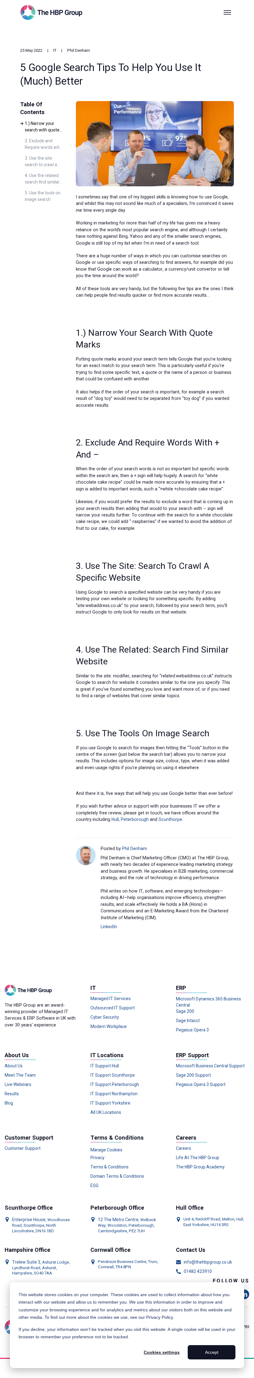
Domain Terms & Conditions (117, 1176)
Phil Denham (78, 50)
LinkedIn (109, 927)
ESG (94, 1186)
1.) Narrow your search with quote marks (42, 127)
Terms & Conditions (109, 1167)
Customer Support (23, 1148)
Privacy (97, 1158)
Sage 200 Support (193, 1075)
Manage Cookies (106, 1150)
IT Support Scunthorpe (112, 1075)
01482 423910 (198, 1272)
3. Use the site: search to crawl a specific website (41, 162)
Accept (211, 1352)
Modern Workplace (108, 1027)
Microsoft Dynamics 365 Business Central (208, 1002)
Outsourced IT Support (112, 1008)
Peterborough (135, 819)
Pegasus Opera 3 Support (201, 1085)
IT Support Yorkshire (110, 1103)
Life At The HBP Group (197, 1158)
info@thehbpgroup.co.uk (208, 1262)
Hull (115, 819)
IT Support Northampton (114, 1094)
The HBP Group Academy (200, 1167)
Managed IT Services (110, 999)
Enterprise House (29, 1219)
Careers (183, 1148)
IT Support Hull (104, 1066)
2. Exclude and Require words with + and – (43, 144)
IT (54, 50)
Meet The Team (20, 1075)
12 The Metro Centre (118, 1219)
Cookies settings (162, 1352)
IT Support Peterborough (114, 1085)
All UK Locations (105, 1113)
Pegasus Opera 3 (192, 1030)
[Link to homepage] (52, 12)
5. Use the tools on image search (42, 196)
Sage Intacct (188, 1021)
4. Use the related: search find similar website (42, 179)
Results (12, 1094)
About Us (14, 1066)
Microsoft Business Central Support (210, 1066)
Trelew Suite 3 (26, 1262)
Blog (9, 1103)
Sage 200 (185, 1011)
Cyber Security (104, 1017)
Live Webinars (18, 1085)
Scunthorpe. (171, 819)
